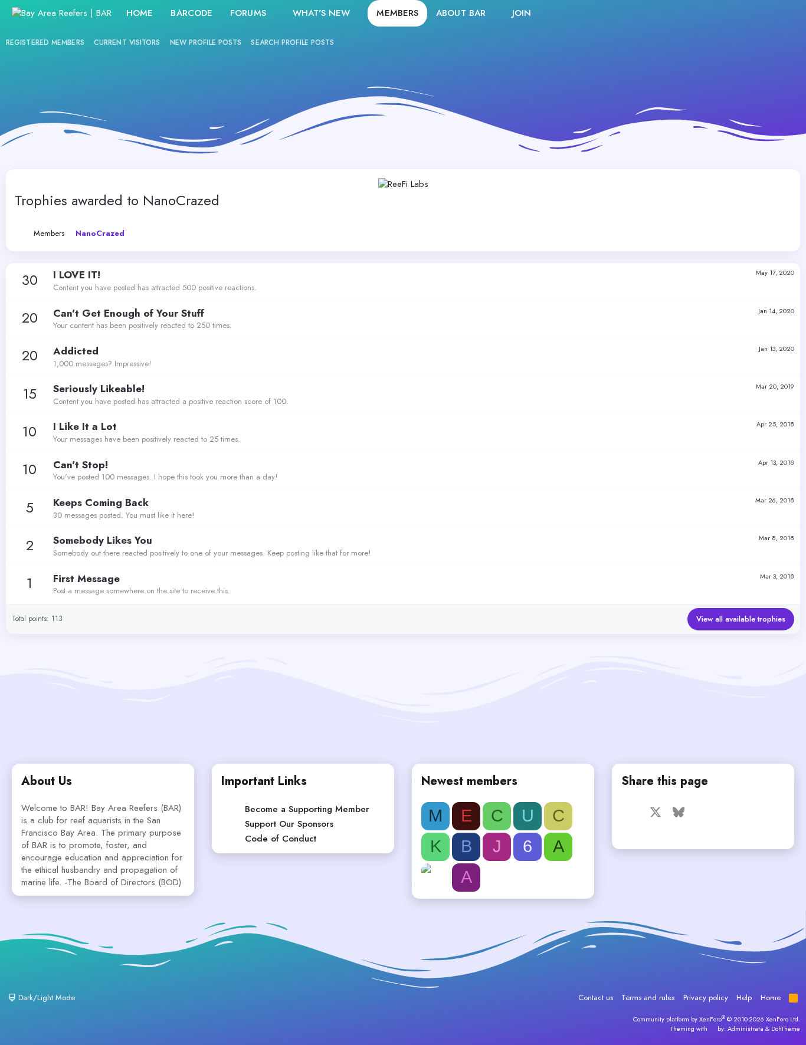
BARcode (191, 12)
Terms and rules (647, 997)
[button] (275, 13)
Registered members (45, 42)
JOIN (521, 12)
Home (139, 12)
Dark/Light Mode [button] (45, 997)
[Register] (756, 13)
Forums (248, 12)
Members (397, 12)
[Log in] (730, 13)
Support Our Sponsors (289, 823)
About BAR (461, 12)
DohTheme (785, 1028)
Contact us (595, 997)
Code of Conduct (280, 838)
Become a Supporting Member (307, 809)
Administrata (746, 1028)
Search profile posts (292, 42)
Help (744, 997)
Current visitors (127, 42)
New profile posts (206, 42)
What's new (321, 12)
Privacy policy (705, 997)
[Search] (781, 13)
